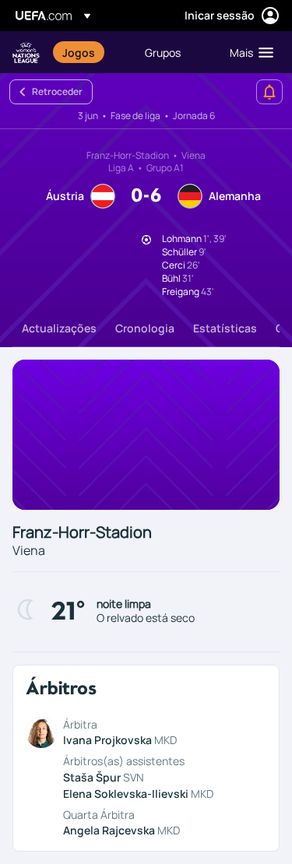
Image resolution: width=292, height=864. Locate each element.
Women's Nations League (26, 52)
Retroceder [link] (57, 91)
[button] (248, 52)
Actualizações (59, 328)
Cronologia (144, 328)
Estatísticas (225, 328)
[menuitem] (90, 52)
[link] (78, 52)
